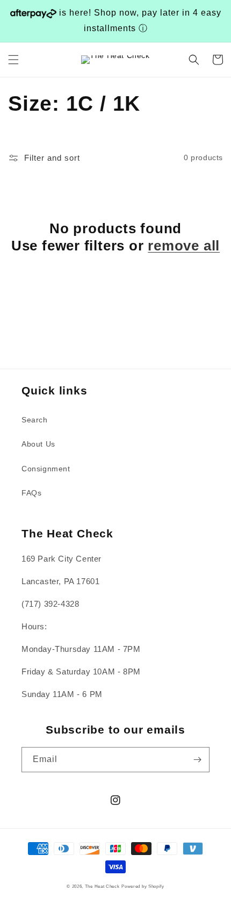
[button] (13, 59)
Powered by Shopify (142, 886)
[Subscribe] (197, 759)
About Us (38, 444)
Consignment (45, 468)
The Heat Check (102, 886)
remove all (184, 246)
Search (34, 419)
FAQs (31, 493)
